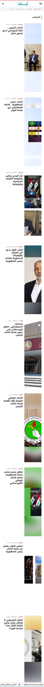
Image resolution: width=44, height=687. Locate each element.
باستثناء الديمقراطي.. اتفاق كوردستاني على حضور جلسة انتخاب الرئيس (13, 329)
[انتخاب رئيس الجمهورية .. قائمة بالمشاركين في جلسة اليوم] (32, 131)
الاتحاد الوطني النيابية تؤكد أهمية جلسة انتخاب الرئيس (13, 402)
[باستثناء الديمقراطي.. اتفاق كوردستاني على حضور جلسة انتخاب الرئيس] (32, 353)
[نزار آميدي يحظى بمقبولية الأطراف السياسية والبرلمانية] (32, 205)
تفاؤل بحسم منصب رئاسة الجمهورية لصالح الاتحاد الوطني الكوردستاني (13, 477)
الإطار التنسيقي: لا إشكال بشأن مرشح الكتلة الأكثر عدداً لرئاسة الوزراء (13, 624)
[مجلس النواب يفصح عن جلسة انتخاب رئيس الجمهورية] (32, 576)
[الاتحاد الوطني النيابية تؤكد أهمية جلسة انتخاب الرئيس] (32, 427)
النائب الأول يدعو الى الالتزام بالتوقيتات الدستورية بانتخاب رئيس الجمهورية (14, 255)
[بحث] (3, 3)
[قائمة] (40, 3)
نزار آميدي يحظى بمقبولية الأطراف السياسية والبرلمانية (14, 180)
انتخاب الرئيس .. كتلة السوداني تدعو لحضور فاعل (13, 30)
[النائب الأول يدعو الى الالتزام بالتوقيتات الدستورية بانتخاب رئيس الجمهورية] (32, 279)
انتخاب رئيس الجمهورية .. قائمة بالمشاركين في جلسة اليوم (13, 106)
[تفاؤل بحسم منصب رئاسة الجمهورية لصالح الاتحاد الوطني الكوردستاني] (32, 502)
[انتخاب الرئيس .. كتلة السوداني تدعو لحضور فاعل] (32, 57)
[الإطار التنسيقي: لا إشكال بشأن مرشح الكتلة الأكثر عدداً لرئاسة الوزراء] (32, 650)
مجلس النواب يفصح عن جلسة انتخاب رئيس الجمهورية (13, 548)
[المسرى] (22, 3)
